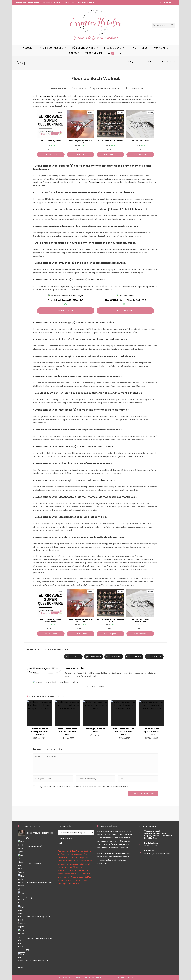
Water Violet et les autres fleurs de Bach (67, 731)
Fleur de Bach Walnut (166, 62)
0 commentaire (135, 88)
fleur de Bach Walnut (45, 96)
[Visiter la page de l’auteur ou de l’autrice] (44, 670)
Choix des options (51, 154)
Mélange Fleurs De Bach (95, 730)
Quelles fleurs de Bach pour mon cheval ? (39, 731)
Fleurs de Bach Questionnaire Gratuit (151, 731)
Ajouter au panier (65, 310)
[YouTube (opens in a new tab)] (170, 2)
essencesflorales (59, 88)
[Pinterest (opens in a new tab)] (167, 2)
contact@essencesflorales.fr (157, 853)
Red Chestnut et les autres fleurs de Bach (123, 731)
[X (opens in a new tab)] (160, 2)
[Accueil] (126, 62)
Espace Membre (94, 53)
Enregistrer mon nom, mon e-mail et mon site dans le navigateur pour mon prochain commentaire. (82, 786)
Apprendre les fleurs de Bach (107, 88)
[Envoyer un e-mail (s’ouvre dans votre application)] (173, 2)
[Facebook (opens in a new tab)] (164, 2)
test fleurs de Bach (93, 182)
